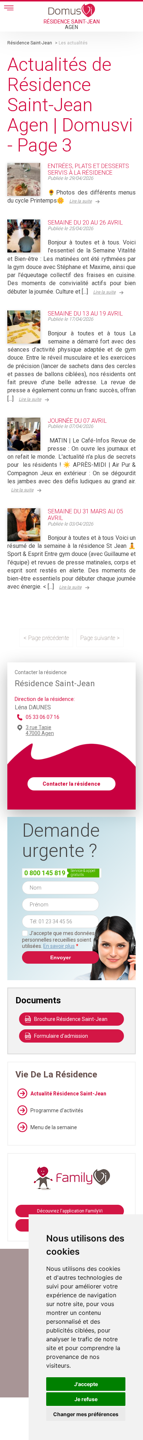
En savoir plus (59, 946)
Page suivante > (100, 637)
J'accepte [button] (86, 1384)
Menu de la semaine (53, 1127)
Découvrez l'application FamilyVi (70, 1211)
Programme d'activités (56, 1110)
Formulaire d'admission (61, 1036)
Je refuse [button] (86, 1399)
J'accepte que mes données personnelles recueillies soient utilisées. (58, 939)
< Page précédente (46, 637)
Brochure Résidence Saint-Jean (70, 1019)
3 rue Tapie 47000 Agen (40, 730)
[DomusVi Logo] (72, 10)
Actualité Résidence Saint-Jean (68, 1094)
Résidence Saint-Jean (29, 43)
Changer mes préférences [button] (85, 1414)
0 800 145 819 (44, 873)
